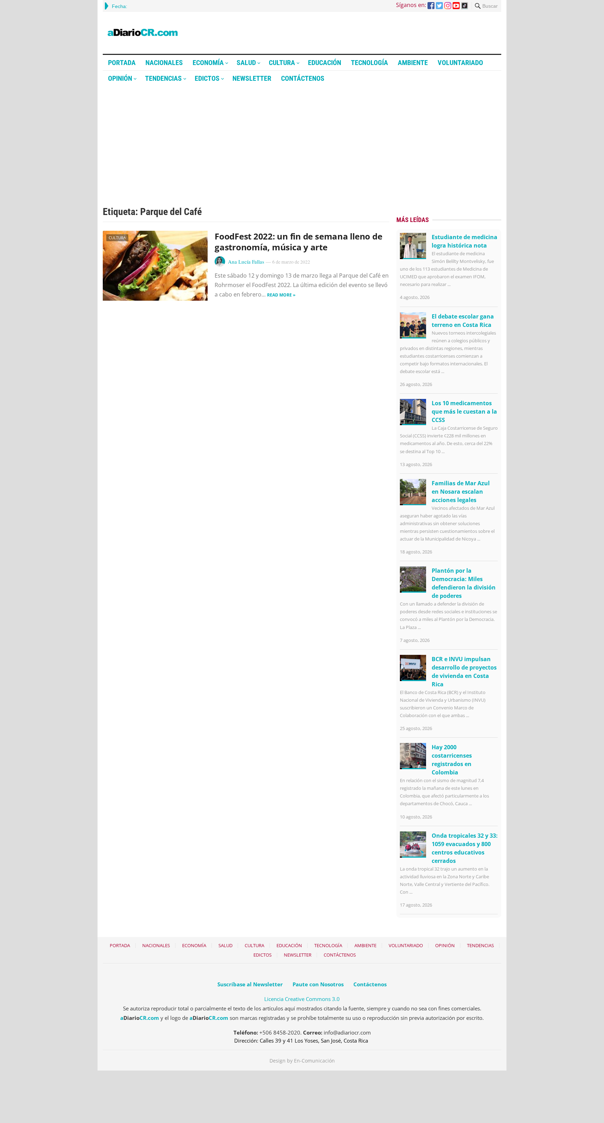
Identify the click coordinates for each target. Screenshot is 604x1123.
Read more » (281, 295)
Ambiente (413, 62)
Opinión (120, 78)
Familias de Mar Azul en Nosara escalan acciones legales (461, 491)
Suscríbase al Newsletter (250, 984)
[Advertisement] (302, 139)
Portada (122, 62)
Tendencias (163, 78)
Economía (208, 62)
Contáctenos (302, 78)
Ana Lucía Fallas (246, 261)
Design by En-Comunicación (302, 1060)
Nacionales (164, 62)
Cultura (282, 62)
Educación (324, 62)
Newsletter (251, 78)
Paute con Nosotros (318, 984)
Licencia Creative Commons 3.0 (302, 998)
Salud (246, 62)
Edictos (207, 78)
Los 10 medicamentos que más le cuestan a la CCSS (464, 411)
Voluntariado (460, 62)
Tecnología (369, 62)
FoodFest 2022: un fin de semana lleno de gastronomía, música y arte (298, 241)
